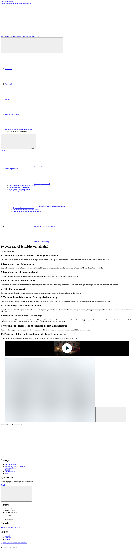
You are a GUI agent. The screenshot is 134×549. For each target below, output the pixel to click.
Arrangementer (30, 36)
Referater (7, 470)
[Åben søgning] (16, 45)
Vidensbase (9, 36)
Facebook (8, 537)
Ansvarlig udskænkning (41, 242)
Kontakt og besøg (10, 464)
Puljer (6, 3)
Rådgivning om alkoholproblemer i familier (26, 209)
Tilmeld (3, 485)
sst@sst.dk (4, 527)
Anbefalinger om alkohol (12, 114)
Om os (37, 36)
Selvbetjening (24, 3)
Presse (3, 3)
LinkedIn (7, 536)
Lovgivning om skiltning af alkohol (20, 189)
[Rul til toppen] (16, 494)
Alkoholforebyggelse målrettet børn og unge (18, 129)
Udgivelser (16, 36)
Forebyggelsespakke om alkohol (19, 187)
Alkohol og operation (11, 169)
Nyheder (3, 36)
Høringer (23, 36)
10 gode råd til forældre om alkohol (23, 208)
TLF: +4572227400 (13, 527)
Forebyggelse (9, 84)
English (30, 3)
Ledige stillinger (10, 471)
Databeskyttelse (22, 543)
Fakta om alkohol (39, 167)
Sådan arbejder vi (10, 468)
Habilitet (7, 473)
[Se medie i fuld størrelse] (110, 414)
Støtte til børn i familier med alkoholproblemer (27, 211)
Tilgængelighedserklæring (9, 543)
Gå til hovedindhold (7, 1)
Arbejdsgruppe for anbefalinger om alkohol (22, 185)
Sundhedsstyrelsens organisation (15, 466)
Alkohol (7, 99)
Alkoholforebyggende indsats (18, 191)
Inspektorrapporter (14, 3)
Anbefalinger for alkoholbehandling (45, 226)
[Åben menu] (47, 45)
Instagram (8, 539)
